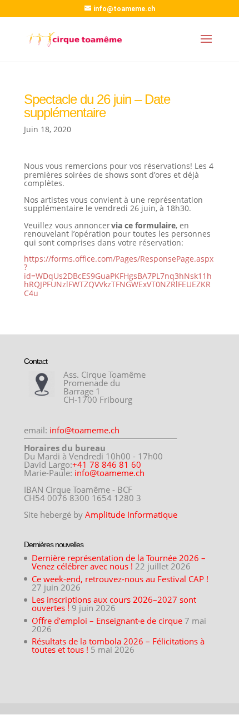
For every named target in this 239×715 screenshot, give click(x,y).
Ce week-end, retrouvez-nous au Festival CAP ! (120, 578)
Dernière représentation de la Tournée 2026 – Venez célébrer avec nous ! (119, 562)
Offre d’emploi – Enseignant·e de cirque (107, 620)
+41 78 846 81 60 (106, 464)
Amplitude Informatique (131, 514)
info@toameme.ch (84, 430)
